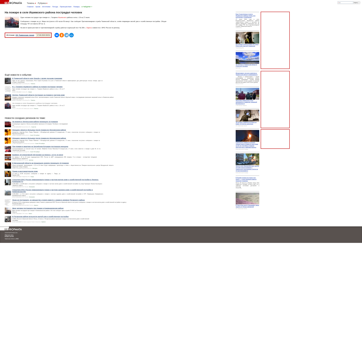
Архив (37, 7)
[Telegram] (66, 35)
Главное (30, 7)
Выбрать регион (9, 236)
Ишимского (62, 17)
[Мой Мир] (71, 35)
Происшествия (65, 7)
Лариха (89, 28)
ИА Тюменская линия (25, 35)
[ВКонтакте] (56, 35)
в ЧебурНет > (87, 7)
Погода (55, 7)
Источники (46, 7)
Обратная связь (9, 235)
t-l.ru (9, 28)
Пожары (76, 7)
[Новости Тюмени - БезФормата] (11, 2)
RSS (17, 238)
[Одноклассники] (61, 35)
